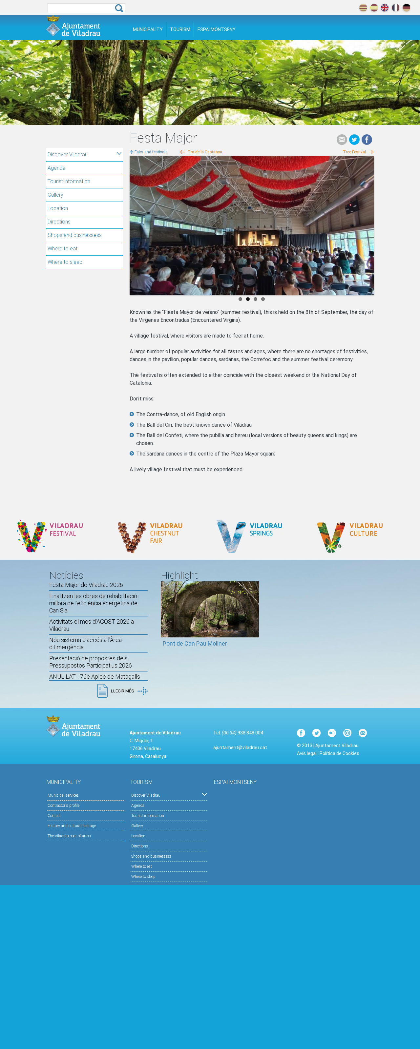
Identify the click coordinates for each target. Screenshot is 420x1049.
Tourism (180, 29)
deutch (406, 7)
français (395, 7)
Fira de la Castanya (205, 152)
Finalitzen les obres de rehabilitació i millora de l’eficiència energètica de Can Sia (94, 603)
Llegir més (122, 691)
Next (369, 224)
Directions (59, 222)
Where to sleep (65, 262)
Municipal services (63, 795)
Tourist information (69, 181)
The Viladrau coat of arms (69, 836)
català (363, 7)
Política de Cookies (339, 753)
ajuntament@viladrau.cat (240, 747)
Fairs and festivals (151, 152)
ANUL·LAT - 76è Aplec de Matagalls (94, 676)
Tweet (354, 139)
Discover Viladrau (68, 154)
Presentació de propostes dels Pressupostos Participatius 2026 (90, 662)
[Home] (73, 26)
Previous (134, 224)
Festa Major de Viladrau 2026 (86, 584)
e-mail (342, 139)
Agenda (56, 168)
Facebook (367, 139)
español (374, 7)
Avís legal (307, 753)
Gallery (55, 195)
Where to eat (62, 248)
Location (58, 208)
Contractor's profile (63, 805)
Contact (54, 815)
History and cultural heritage (72, 826)
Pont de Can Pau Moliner (195, 643)
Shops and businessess (75, 235)
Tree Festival (354, 152)
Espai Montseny (217, 29)
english (384, 7)
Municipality (148, 29)
